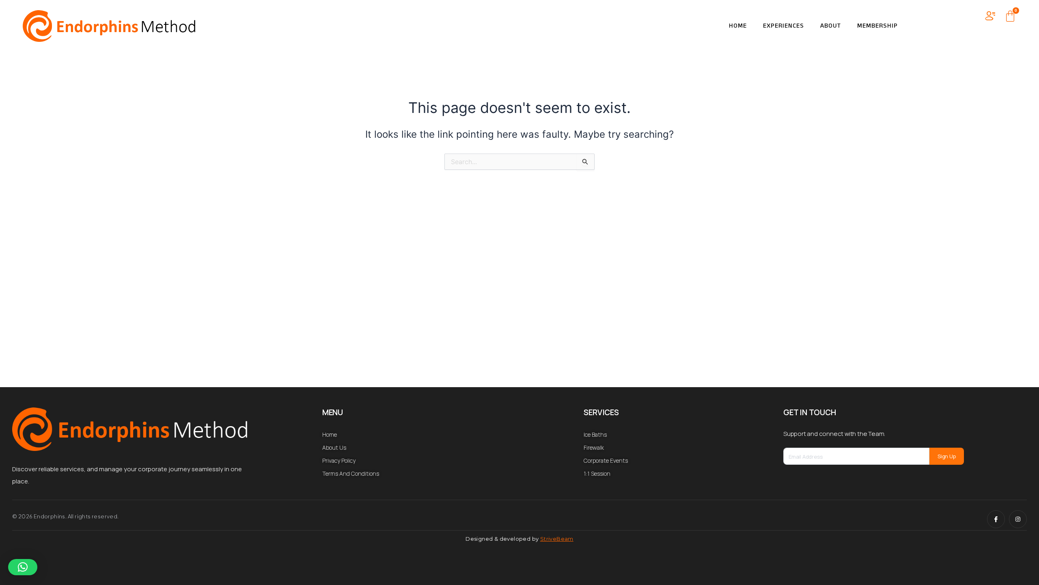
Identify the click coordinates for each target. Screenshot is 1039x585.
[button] (22, 567)
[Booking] (1010, 16)
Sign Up (947, 456)
